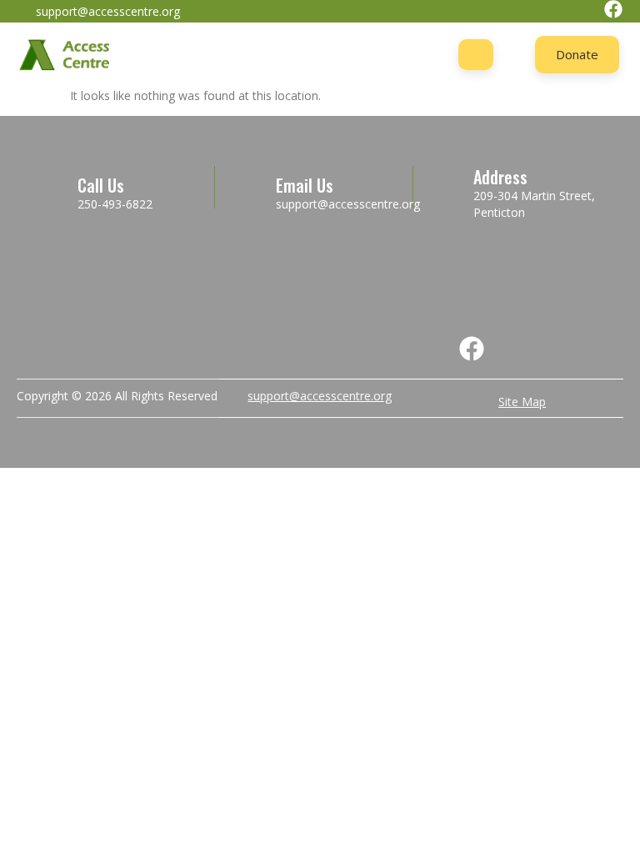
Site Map (522, 401)
